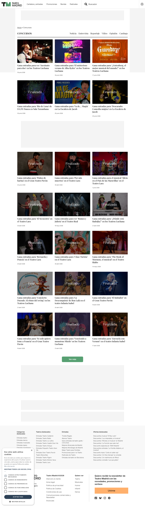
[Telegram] (109, 498)
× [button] (31, 450)
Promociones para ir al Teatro (72, 452)
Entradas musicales (23, 443)
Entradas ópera (22, 445)
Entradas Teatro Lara (43, 462)
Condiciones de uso (54, 492)
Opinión (113, 33)
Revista (63, 4)
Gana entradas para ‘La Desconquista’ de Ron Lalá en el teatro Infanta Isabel (70, 300)
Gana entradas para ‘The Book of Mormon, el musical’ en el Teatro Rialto (108, 259)
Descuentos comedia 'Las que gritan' (106, 460)
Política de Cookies (53, 489)
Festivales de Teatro (68, 455)
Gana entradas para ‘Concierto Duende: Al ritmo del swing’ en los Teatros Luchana (33, 300)
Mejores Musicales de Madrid (72, 445)
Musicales (79, 482)
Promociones (51, 4)
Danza (77, 492)
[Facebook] (96, 498)
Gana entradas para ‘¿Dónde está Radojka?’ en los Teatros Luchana (108, 220)
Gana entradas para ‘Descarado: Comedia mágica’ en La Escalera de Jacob (109, 109)
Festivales (74, 4)
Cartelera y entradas (35, 4)
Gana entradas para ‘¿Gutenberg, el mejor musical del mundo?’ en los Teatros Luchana (109, 68)
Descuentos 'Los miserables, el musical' (106, 438)
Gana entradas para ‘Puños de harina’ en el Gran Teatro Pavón (32, 179)
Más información (9, 466)
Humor (77, 485)
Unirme (111, 490)
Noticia (73, 33)
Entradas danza (22, 440)
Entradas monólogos (24, 448)
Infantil (77, 489)
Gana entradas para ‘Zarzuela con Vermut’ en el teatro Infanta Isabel (108, 340)
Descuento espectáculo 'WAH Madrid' (106, 446)
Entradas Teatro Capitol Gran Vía (47, 443)
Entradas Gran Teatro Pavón (45, 452)
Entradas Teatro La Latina (44, 441)
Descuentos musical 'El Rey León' (104, 436)
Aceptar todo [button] (18, 497)
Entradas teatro (22, 438)
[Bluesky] (100, 498)
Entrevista (83, 33)
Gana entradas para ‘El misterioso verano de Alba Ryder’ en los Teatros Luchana (72, 68)
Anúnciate (50, 501)
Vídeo (104, 33)
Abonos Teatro (67, 438)
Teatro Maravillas (42, 455)
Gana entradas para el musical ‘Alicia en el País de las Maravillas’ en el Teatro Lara (110, 180)
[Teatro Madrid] (12, 4)
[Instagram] (105, 498)
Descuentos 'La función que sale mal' (106, 443)
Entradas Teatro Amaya (44, 446)
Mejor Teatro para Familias (71, 450)
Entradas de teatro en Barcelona (73, 457)
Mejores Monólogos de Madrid (72, 448)
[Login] (142, 4)
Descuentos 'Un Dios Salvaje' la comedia (107, 455)
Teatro (77, 479)
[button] (18, 470)
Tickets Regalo (67, 436)
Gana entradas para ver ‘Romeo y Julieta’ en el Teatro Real (70, 220)
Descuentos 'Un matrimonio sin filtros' (106, 457)
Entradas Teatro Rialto (43, 438)
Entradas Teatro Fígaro (43, 457)
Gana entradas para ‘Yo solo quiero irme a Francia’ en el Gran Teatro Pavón (34, 341)
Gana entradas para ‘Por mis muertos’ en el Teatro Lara (68, 179)
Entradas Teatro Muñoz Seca (46, 460)
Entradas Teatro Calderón (44, 436)
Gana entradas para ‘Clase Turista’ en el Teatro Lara (71, 258)
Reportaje (95, 33)
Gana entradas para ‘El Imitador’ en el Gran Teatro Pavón (109, 299)
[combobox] (112, 4)
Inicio (19, 27)
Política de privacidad (54, 485)
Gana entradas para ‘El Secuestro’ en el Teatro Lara (34, 220)
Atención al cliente (53, 479)
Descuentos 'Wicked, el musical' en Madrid (108, 441)
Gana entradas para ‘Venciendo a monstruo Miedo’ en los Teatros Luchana (70, 341)
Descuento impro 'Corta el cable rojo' (106, 452)
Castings (123, 33)
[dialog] (18, 476)
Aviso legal (50, 482)
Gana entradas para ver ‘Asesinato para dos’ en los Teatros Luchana (33, 66)
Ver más (72, 359)
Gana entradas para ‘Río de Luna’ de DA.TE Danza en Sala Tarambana (34, 107)
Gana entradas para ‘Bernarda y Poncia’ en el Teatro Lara (32, 258)
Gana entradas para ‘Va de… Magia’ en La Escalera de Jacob (71, 107)
